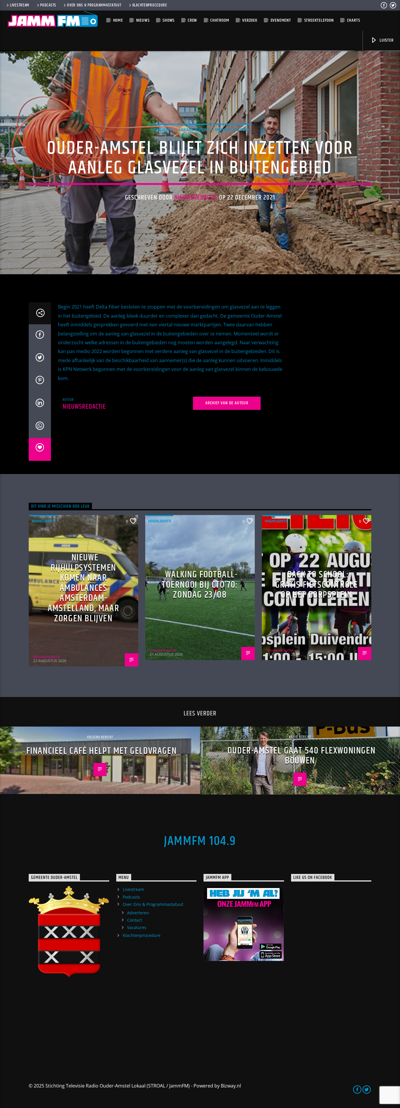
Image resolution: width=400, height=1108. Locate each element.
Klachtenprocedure (149, 5)
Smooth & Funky (232, 129)
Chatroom (219, 20)
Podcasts (48, 5)
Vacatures (136, 927)
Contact (134, 920)
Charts (353, 20)
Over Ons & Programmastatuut (94, 5)
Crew (192, 20)
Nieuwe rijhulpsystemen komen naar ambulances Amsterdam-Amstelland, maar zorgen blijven (83, 588)
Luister (385, 40)
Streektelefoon (319, 20)
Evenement (281, 20)
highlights (162, 129)
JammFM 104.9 (200, 841)
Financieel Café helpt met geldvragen (101, 751)
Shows (169, 20)
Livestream (19, 5)
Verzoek (249, 20)
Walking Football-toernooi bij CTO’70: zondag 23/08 (200, 584)
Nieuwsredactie (196, 197)
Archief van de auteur (226, 403)
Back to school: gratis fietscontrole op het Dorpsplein (316, 584)
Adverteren (138, 913)
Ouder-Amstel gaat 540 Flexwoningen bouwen (301, 756)
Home (118, 20)
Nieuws (143, 20)
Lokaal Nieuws (194, 129)
